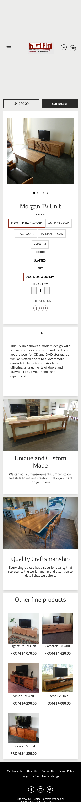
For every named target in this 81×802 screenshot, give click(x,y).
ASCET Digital (32, 798)
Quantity (40, 283)
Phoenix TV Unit (23, 746)
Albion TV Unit (23, 696)
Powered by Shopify (53, 798)
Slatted (40, 260)
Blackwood (25, 233)
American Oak (58, 223)
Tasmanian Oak (51, 233)
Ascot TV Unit (57, 696)
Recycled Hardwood (26, 223)
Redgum (40, 244)
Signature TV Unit (23, 646)
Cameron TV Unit (57, 646)
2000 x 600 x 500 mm (40, 277)
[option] (40, 151)
